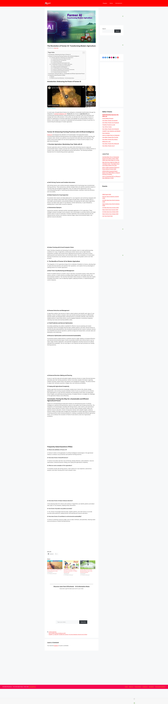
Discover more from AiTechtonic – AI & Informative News (62, 78)
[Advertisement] (71, 428)
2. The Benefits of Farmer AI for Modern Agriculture (61, 64)
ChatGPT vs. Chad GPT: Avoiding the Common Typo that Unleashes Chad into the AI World (68, 634)
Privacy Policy (138, 686)
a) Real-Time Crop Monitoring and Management (61, 65)
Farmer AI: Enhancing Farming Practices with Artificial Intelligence (64, 56)
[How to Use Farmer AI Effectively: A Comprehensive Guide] (54, 564)
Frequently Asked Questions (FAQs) (57, 75)
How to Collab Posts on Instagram (111, 135)
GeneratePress (32, 686)
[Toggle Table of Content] (83, 53)
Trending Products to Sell (108, 124)
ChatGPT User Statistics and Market (111, 131)
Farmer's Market (55, 88)
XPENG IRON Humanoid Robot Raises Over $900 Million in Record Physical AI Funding (111, 173)
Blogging (105, 3)
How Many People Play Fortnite (110, 137)
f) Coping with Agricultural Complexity (60, 72)
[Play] (87, 90)
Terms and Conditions (160, 686)
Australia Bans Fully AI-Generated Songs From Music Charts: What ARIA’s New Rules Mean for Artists (110, 158)
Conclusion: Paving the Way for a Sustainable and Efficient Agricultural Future (67, 73)
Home (126, 686)
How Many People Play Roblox (110, 139)
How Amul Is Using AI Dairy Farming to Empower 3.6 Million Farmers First (70, 571)
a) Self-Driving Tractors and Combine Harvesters (61, 59)
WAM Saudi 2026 (106, 194)
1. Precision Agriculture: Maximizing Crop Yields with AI (62, 57)
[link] (49, 87)
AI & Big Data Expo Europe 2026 (110, 207)
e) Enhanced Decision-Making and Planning (61, 70)
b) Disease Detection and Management (60, 66)
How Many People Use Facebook (110, 122)
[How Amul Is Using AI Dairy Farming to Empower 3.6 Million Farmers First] (71, 564)
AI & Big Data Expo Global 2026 (110, 211)
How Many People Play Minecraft (110, 143)
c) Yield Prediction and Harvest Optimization (61, 68)
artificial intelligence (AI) (60, 113)
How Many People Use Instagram (110, 129)
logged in (56, 645)
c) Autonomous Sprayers (57, 61)
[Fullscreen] (94, 90)
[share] (83, 87)
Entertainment (118, 3)
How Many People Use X (108, 145)
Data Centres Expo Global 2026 (110, 214)
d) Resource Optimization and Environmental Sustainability (63, 69)
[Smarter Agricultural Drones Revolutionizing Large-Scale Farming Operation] (87, 564)
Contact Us (145, 686)
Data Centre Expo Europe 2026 (110, 209)
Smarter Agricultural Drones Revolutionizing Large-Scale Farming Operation (86, 571)
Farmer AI (49, 134)
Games (111, 3)
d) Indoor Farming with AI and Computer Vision (61, 62)
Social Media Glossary (107, 118)
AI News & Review (96, 3)
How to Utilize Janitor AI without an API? (57, 633)
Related (52, 76)
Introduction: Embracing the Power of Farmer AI (60, 54)
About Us (131, 686)
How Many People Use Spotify (110, 120)
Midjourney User (106, 141)
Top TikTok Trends (107, 126)
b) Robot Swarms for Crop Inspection (59, 60)
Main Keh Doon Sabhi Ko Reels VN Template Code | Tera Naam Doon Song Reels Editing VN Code (110, 164)
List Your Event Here (107, 216)
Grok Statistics (106, 133)
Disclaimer (151, 686)
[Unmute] (88, 90)
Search (104, 28)
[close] (84, 698)
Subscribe (83, 622)
